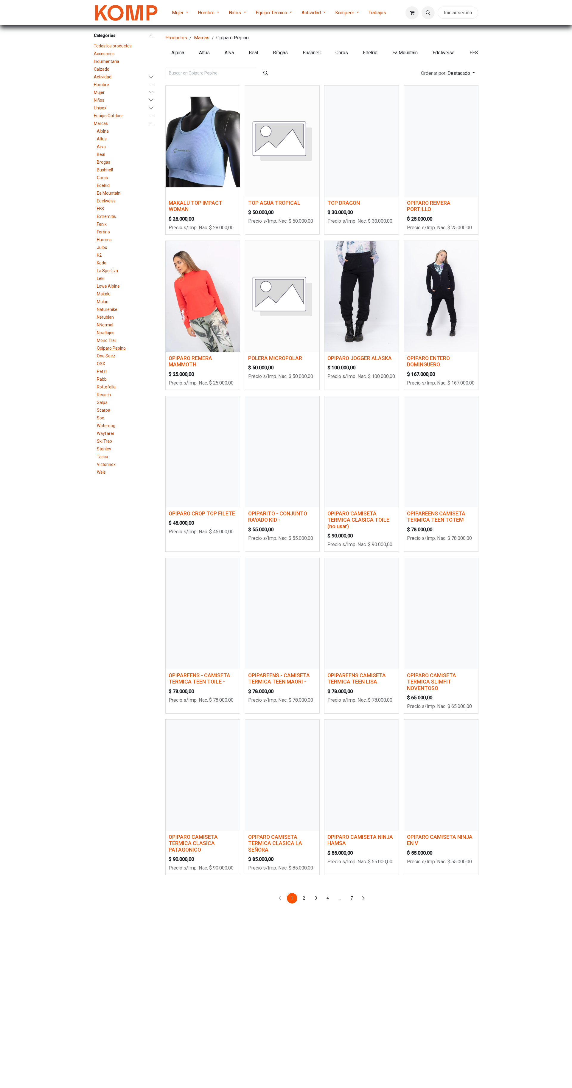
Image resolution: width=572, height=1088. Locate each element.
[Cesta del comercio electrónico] (412, 12)
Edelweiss (106, 201)
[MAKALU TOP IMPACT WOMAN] (203, 141)
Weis (101, 472)
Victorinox (106, 464)
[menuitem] (180, 13)
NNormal (105, 325)
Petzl (102, 371)
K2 (99, 255)
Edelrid (103, 185)
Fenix (102, 224)
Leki (100, 278)
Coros (102, 177)
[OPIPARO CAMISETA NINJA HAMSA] (361, 775)
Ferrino (103, 232)
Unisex (100, 108)
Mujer (99, 92)
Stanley (104, 449)
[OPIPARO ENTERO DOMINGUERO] (441, 296)
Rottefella (106, 387)
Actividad (102, 77)
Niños (99, 100)
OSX (101, 363)
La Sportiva (107, 270)
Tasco (102, 456)
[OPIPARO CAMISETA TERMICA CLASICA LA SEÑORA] (282, 775)
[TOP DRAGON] (361, 141)
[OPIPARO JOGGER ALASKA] (361, 296)
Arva (101, 146)
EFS (100, 208)
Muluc (102, 301)
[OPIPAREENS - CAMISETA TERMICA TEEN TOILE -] (203, 613)
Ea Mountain (108, 193)
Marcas (101, 123)
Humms (104, 239)
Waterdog (106, 425)
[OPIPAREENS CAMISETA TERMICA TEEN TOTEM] (441, 451)
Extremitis (106, 216)
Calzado (101, 69)
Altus (102, 139)
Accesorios (104, 53)
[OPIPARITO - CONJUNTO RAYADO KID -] (282, 451)
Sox (100, 418)
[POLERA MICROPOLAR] (282, 296)
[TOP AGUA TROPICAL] (282, 141)
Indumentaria (106, 61)
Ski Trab (104, 441)
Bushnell (105, 170)
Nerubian (105, 317)
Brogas (103, 162)
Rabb (102, 379)
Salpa (102, 402)
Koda (101, 263)
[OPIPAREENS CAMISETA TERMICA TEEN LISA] (361, 613)
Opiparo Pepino (111, 348)
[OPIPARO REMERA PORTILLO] (441, 141)
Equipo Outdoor (108, 115)
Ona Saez (106, 356)
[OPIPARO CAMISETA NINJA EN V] (441, 775)
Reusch (104, 394)
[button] (428, 12)
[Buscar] (266, 73)
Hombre (101, 84)
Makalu (104, 294)
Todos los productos (113, 46)
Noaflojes (105, 332)
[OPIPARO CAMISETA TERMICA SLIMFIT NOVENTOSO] (441, 613)
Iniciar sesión (458, 13)
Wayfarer (105, 433)
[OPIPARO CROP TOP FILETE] (203, 451)
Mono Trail (106, 340)
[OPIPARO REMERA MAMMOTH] (203, 296)
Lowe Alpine (108, 286)
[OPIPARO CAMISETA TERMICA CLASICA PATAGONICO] (203, 775)
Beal (101, 154)
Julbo (102, 247)
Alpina (103, 131)
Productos (176, 38)
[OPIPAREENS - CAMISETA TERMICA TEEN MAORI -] (282, 613)
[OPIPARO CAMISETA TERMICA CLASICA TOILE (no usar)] (361, 451)
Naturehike (107, 309)
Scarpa (103, 410)
